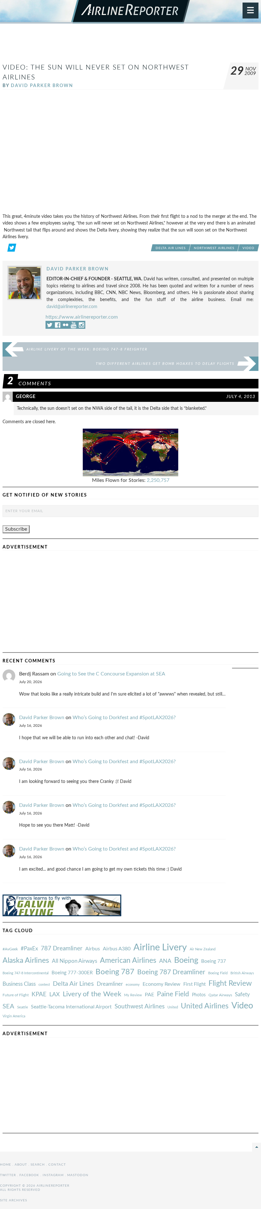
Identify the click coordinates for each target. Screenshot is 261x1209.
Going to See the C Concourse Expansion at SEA (111, 673)
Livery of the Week (92, 994)
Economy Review (161, 984)
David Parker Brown (42, 85)
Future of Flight (16, 995)
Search (38, 1164)
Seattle (22, 1007)
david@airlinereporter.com (71, 306)
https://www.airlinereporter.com (82, 317)
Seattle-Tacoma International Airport (71, 1006)
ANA (165, 961)
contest (44, 984)
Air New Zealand (202, 949)
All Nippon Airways (74, 961)
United (172, 1007)
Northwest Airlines (214, 248)
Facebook (29, 1175)
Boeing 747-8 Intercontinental (26, 973)
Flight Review (230, 983)
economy (133, 984)
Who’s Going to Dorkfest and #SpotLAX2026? (124, 717)
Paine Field (173, 994)
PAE (149, 994)
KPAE (39, 994)
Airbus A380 (116, 948)
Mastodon (77, 1175)
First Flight (194, 984)
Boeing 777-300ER (72, 972)
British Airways (242, 973)
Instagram (53, 1175)
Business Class (19, 984)
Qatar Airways (220, 995)
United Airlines (205, 1006)
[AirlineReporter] (130, 12)
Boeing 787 (114, 972)
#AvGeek (10, 949)
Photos (199, 994)
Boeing (186, 960)
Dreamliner (110, 984)
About (21, 1164)
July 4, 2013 (240, 396)
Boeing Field (218, 973)
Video (248, 248)
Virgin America (14, 1016)
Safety (242, 994)
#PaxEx (29, 948)
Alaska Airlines (26, 960)
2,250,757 (158, 480)
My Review (133, 995)
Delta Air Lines (171, 248)
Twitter (8, 1175)
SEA (8, 1006)
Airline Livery (160, 947)
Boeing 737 (213, 961)
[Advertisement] (130, 46)
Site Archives (13, 1200)
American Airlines (128, 960)
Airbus (92, 948)
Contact (57, 1164)
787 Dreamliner (61, 949)
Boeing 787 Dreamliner (171, 972)
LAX (54, 995)
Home (5, 1164)
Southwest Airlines (140, 1006)
